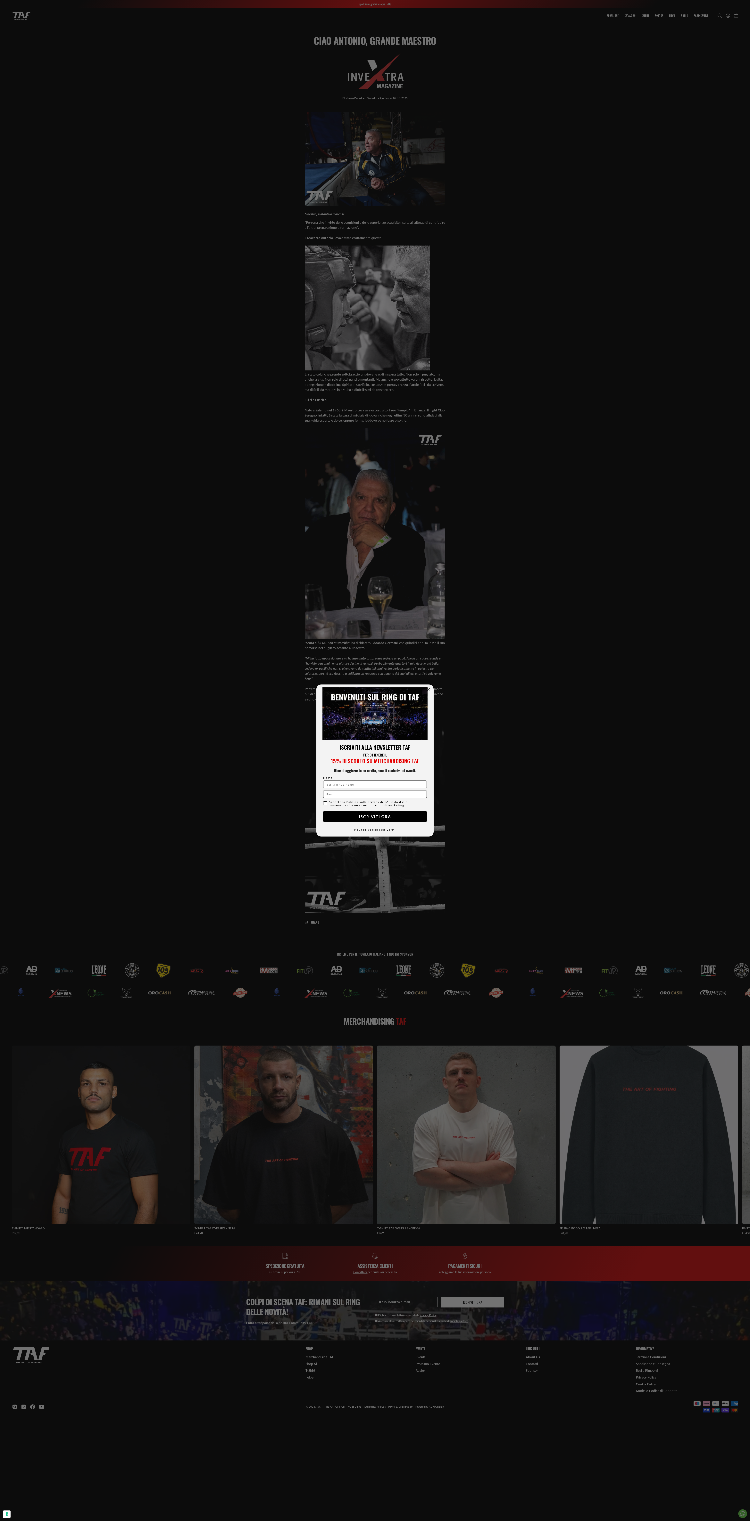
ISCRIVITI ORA (375, 816)
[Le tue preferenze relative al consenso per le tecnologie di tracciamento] (7, 1514)
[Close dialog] (429, 689)
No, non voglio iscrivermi (375, 829)
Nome (328, 777)
